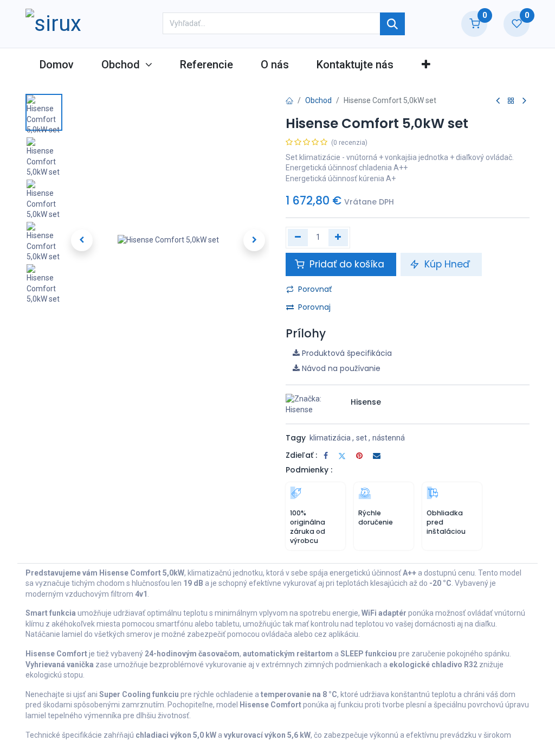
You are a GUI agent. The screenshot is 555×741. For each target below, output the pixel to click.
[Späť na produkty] (511, 101)
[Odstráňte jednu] (298, 237)
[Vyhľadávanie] (392, 23)
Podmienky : (309, 469)
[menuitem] (56, 64)
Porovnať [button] (315, 289)
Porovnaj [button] (314, 307)
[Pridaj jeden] (338, 237)
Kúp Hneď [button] (447, 264)
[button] (426, 64)
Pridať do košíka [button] (347, 264)
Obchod (318, 100)
